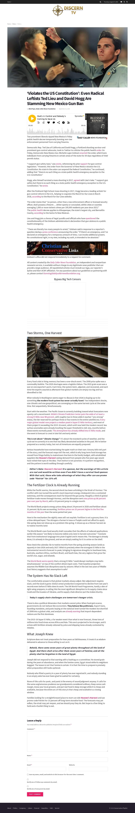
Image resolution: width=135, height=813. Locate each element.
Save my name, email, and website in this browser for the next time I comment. (56, 774)
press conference (50, 232)
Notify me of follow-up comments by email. (42, 782)
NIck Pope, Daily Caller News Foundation (42, 109)
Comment (31, 729)
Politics (19, 24)
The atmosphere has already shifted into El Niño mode (77, 430)
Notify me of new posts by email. (38, 789)
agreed (77, 180)
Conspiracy (22, 808)
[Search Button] (100, 2)
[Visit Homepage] (67, 11)
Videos (14, 24)
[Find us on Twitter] (124, 2)
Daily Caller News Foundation (63, 262)
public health (37, 210)
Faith (51, 808)
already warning (73, 611)
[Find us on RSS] (127, 2)
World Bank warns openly (42, 561)
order (99, 150)
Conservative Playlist (120, 808)
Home (9, 2)
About (9, 808)
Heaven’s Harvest (47, 458)
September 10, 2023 (64, 109)
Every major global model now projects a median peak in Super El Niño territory (66, 421)
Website (72, 765)
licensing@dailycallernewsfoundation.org (61, 273)
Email (29, 765)
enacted (83, 153)
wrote (58, 163)
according (36, 196)
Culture (30, 808)
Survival (57, 808)
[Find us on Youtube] (121, 2)
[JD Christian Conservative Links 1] (67, 248)
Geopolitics (44, 808)
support (84, 163)
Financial (36, 808)
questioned (91, 218)
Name (29, 755)
